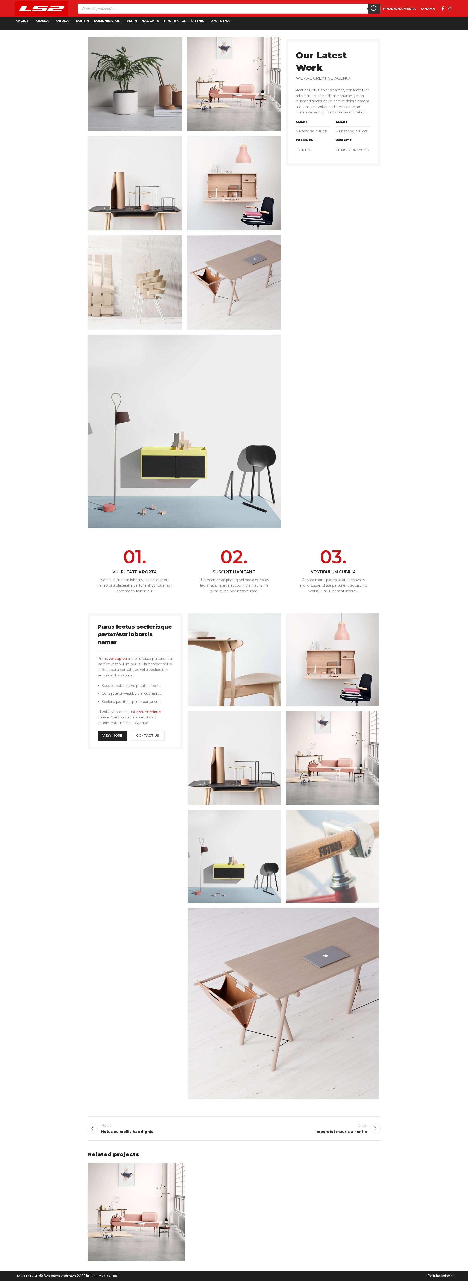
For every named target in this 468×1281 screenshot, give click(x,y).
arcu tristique (148, 712)
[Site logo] (41, 8)
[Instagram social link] (449, 8)
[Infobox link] (135, 571)
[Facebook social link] (443, 8)
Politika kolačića (440, 1276)
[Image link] (184, 431)
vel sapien (118, 658)
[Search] (374, 9)
